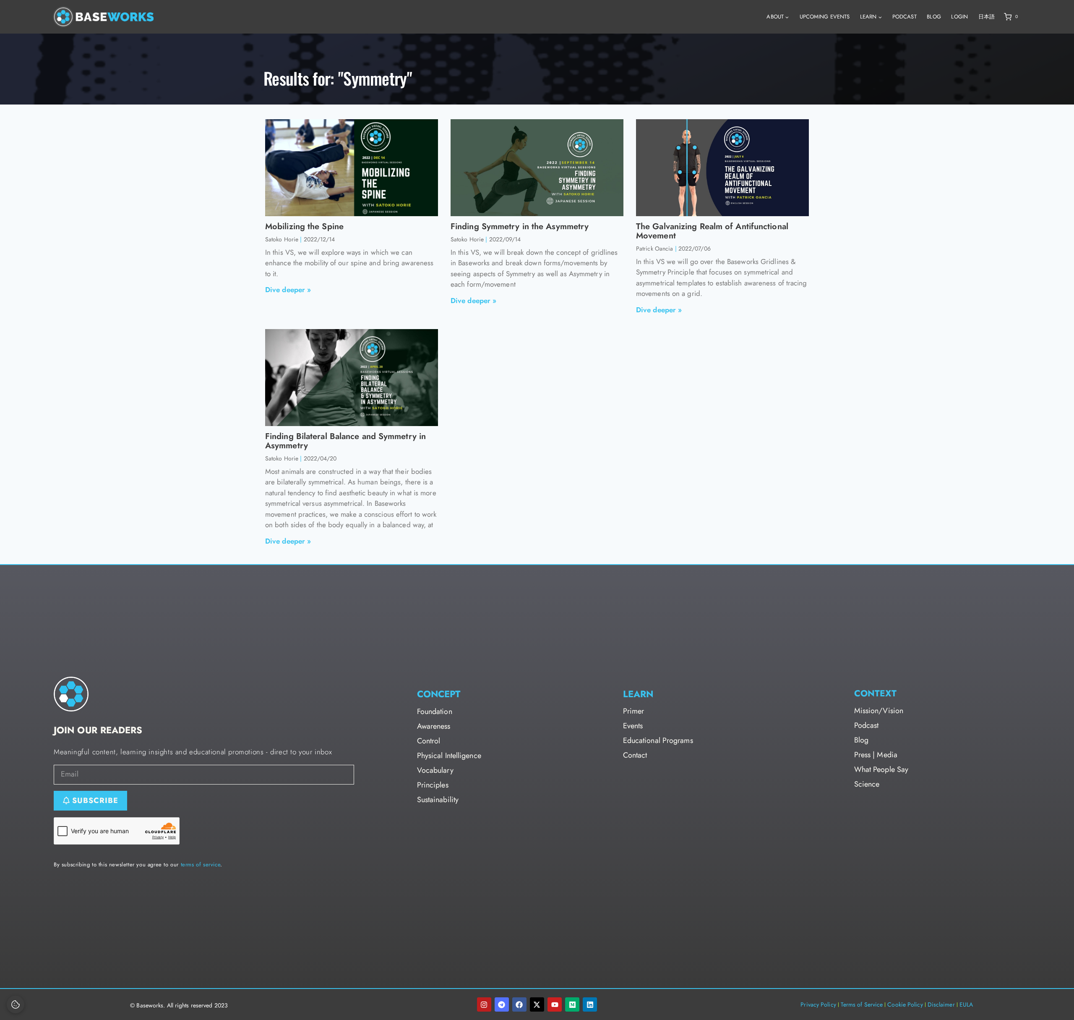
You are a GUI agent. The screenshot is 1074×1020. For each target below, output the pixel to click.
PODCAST (904, 17)
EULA (966, 1004)
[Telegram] (502, 1004)
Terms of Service (862, 1004)
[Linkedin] (590, 1004)
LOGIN (959, 17)
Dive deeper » (288, 290)
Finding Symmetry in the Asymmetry (520, 226)
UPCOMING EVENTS (825, 17)
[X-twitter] (537, 1004)
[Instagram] (484, 1004)
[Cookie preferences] (15, 1004)
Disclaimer (941, 1004)
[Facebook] (519, 1004)
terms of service (201, 864)
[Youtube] (554, 1004)
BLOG (934, 17)
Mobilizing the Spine (304, 226)
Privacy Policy (818, 1004)
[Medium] (572, 1004)
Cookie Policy (905, 1004)
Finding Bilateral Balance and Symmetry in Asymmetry (345, 441)
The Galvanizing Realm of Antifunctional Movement (712, 231)
